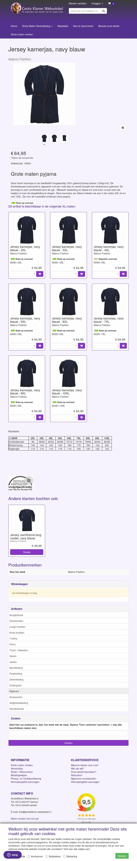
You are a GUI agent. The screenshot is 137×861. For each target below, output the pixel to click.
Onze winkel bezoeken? (83, 771)
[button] (97, 3)
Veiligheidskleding (18, 703)
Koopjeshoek (16, 615)
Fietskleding (15, 673)
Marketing (71, 856)
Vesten (13, 656)
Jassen (13, 662)
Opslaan (122, 855)
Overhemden (16, 621)
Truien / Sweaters (18, 650)
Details (26, 552)
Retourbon (76, 775)
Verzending (17, 768)
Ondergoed (15, 685)
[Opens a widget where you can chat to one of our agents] (12, 855)
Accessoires (15, 697)
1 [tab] (44, 144)
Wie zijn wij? (77, 768)
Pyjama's (14, 691)
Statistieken (55, 856)
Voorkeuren (37, 856)
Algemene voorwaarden (83, 778)
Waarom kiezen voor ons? (85, 765)
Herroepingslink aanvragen (25, 782)
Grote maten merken (22, 765)
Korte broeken (16, 632)
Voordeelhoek (16, 708)
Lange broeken (17, 626)
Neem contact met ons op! (25, 818)
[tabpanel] (44, 138)
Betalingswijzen (19, 775)
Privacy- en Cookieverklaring (26, 778)
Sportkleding (16, 667)
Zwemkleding (16, 679)
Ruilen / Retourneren (22, 771)
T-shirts (13, 638)
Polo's (12, 644)
